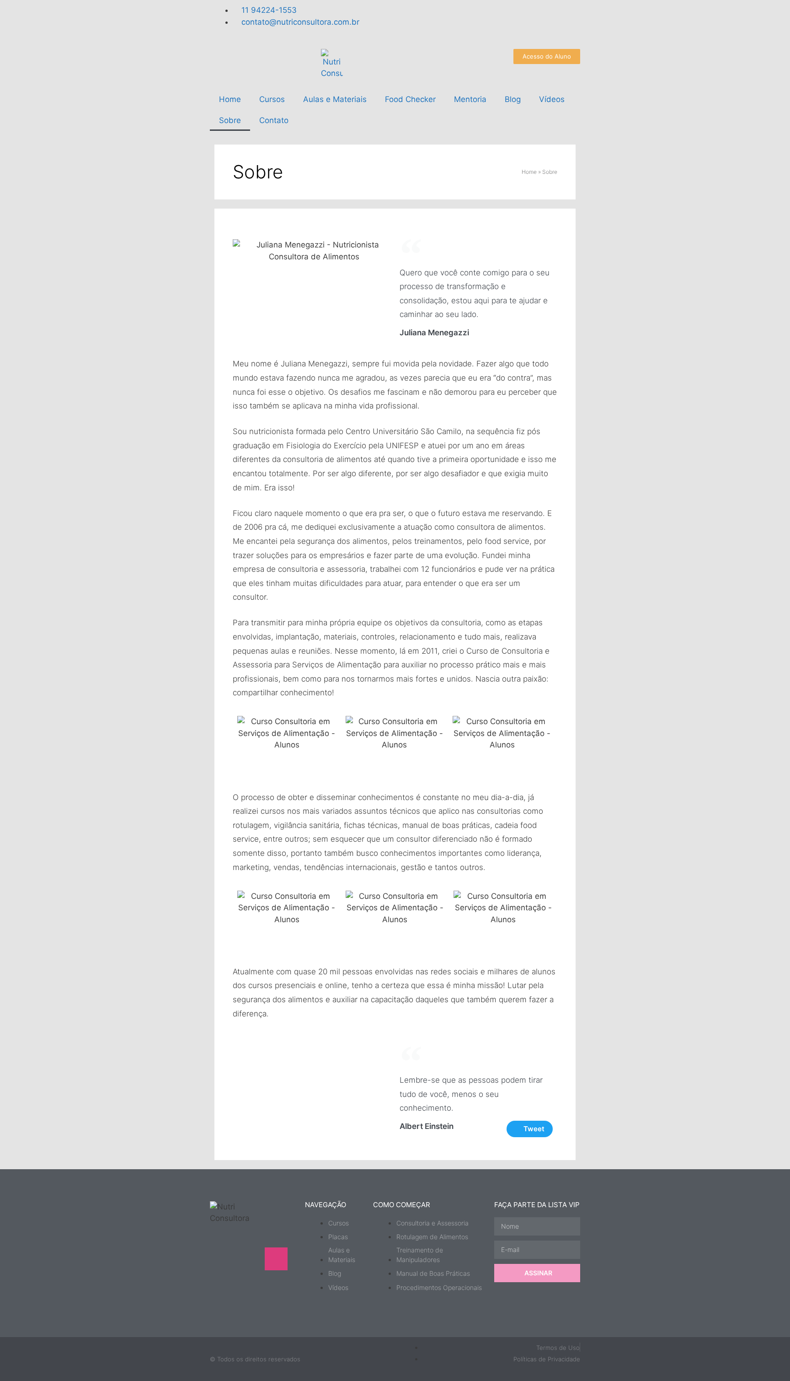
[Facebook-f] (461, 20)
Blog (513, 99)
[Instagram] (411, 20)
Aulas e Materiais (335, 99)
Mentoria (470, 99)
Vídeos (552, 99)
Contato (273, 120)
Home (230, 99)
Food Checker (410, 99)
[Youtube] (436, 20)
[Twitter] (486, 20)
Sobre (230, 120)
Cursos (272, 99)
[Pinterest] (248, 1285)
